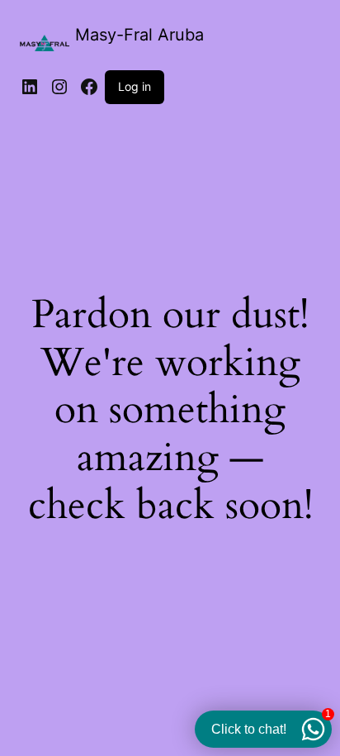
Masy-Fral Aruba (139, 35)
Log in (134, 86)
